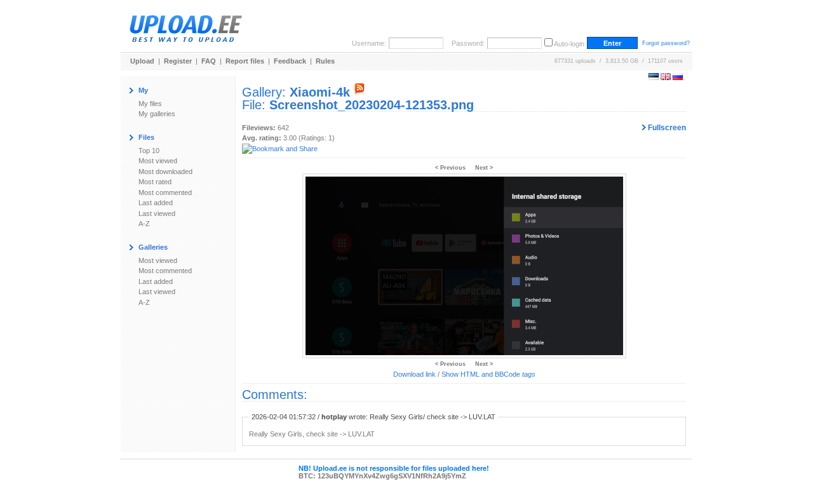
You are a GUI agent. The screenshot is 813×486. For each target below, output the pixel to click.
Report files (244, 61)
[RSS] (359, 92)
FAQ (208, 61)
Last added (155, 202)
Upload (142, 61)
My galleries (156, 114)
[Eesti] (653, 77)
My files (150, 103)
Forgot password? (666, 43)
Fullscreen (666, 127)
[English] (666, 77)
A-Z (144, 223)
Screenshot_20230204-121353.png (371, 105)
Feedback (290, 61)
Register (178, 61)
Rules (325, 61)
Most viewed (157, 161)
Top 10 (148, 150)
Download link (414, 374)
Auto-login (569, 44)
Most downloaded (165, 171)
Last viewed (156, 213)
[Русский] (678, 77)
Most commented (165, 192)
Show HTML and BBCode (488, 374)
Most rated (154, 182)
